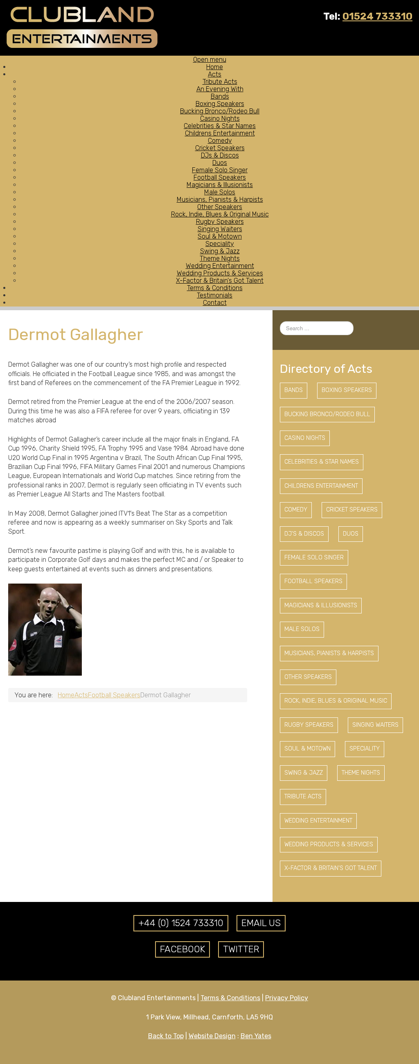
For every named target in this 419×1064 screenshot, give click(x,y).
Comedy (295, 509)
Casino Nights (304, 438)
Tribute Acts (303, 796)
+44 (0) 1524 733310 (180, 923)
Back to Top (166, 1036)
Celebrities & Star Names (321, 461)
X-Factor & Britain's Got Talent (330, 868)
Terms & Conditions (230, 998)
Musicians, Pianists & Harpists (329, 653)
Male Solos (302, 629)
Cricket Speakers (352, 509)
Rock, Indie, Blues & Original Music (335, 700)
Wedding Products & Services (328, 844)
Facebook (182, 949)
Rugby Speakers (308, 724)
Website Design (212, 1036)
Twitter (241, 949)
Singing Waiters (375, 724)
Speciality (364, 748)
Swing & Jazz (303, 772)
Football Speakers (313, 581)
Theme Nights (361, 772)
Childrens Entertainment (321, 485)
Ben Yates (256, 1036)
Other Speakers (308, 677)
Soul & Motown (307, 748)
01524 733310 (377, 16)
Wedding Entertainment (318, 820)
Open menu (209, 59)
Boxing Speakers (347, 390)
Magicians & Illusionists (320, 605)
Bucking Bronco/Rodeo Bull (327, 414)
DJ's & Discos (304, 533)
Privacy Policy (286, 998)
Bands (293, 390)
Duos (350, 533)
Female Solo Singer (314, 557)
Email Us (261, 923)
